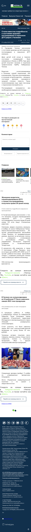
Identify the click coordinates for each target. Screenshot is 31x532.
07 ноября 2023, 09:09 (25, 292)
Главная (4, 16)
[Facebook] (26, 422)
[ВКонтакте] (3, 103)
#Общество (27, 291)
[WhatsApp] (15, 103)
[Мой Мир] (19, 103)
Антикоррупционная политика (10, 507)
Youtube (16, 95)
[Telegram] (7, 103)
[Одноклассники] (11, 103)
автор (3, 28)
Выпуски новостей (16, 16)
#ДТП (29, 191)
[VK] (8, 422)
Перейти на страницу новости (12, 282)
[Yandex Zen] (4, 422)
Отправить (15, 148)
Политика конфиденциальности (10, 478)
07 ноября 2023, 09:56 (25, 192)
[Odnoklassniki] (22, 422)
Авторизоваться (8, 153)
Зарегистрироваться (23, 153)
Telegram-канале (12, 273)
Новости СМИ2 (6, 109)
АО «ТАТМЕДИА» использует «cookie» (12, 472)
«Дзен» (6, 97)
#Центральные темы (23, 28)
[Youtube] (17, 422)
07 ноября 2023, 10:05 (7, 42)
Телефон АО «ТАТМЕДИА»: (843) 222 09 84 (13, 509)
